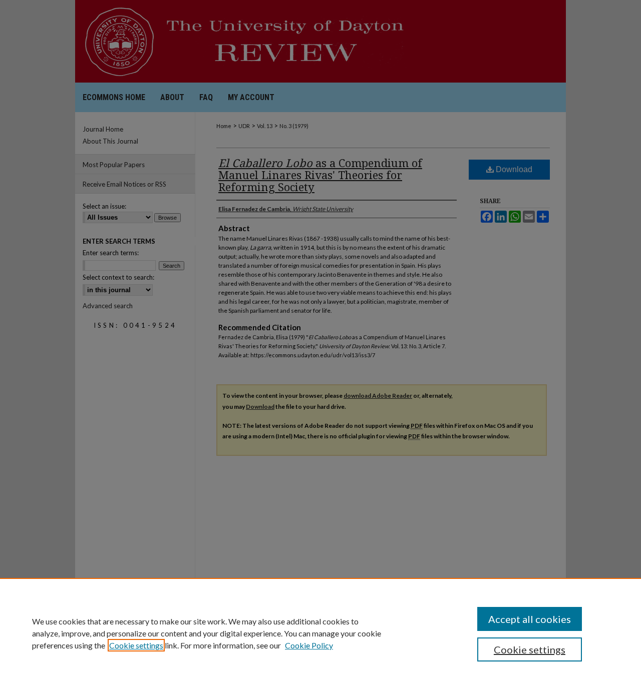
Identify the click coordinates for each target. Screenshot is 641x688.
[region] (320, 633)
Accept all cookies (529, 619)
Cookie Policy (309, 645)
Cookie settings (136, 645)
